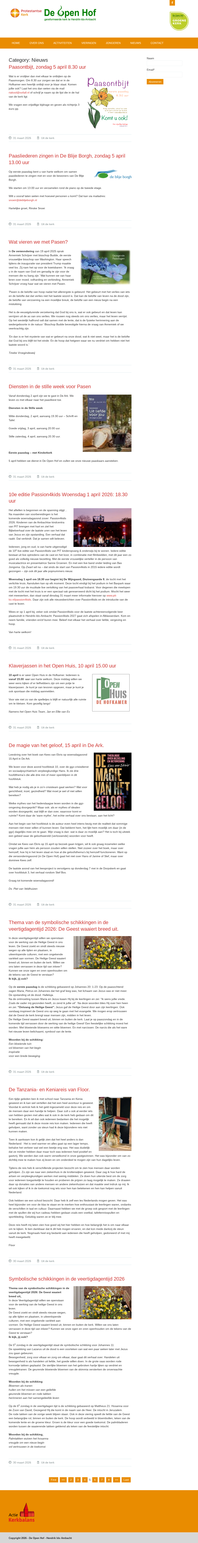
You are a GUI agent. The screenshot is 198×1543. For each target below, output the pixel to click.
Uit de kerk (47, 138)
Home (16, 43)
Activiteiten (62, 43)
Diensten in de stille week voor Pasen (50, 386)
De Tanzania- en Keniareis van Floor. (50, 1089)
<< (63, 1479)
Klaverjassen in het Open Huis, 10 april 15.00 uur (62, 666)
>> (116, 1479)
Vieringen (88, 43)
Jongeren (113, 43)
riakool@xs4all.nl (19, 92)
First (53, 1479)
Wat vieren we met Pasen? (39, 242)
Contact (157, 43)
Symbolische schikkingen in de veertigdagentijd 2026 (67, 1279)
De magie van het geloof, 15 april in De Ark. (56, 745)
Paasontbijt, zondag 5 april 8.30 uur (47, 67)
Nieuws (135, 43)
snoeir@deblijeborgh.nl (23, 200)
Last (126, 1479)
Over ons (37, 43)
